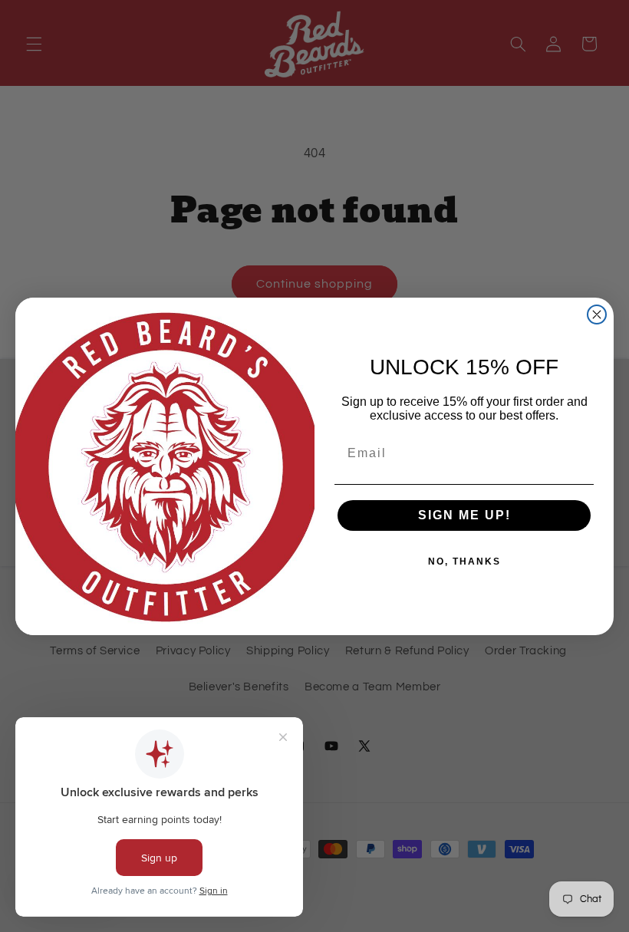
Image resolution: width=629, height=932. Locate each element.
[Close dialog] (597, 314)
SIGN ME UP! (464, 515)
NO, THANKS (464, 561)
